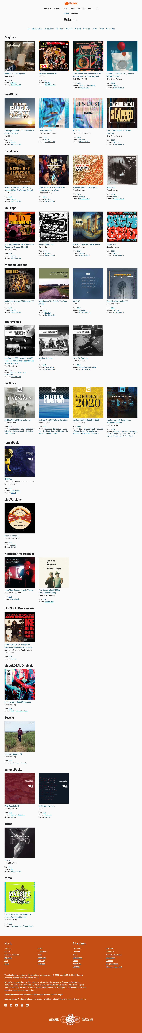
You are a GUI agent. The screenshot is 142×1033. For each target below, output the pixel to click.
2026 (10, 80)
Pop (6, 961)
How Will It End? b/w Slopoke (85, 187)
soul (19, 372)
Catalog (7, 948)
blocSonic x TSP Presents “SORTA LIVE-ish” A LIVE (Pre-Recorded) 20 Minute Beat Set (19, 361)
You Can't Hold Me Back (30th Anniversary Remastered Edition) (18, 646)
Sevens (9, 717)
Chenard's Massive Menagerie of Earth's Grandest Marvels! (18, 915)
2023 (10, 308)
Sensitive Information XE (117, 301)
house (55, 433)
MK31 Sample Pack (47, 806)
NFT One (8, 479)
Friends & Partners (113, 954)
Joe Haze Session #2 (13, 754)
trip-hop (82, 85)
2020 (79, 426)
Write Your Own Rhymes (14, 74)
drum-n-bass (15, 490)
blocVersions (13, 499)
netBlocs (10, 383)
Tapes (75, 961)
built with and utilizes (76, 999)
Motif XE (76, 301)
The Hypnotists (45, 130)
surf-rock (129, 436)
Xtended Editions (15, 265)
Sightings (110, 951)
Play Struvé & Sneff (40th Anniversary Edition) (49, 591)
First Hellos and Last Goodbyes (17, 702)
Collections (77, 957)
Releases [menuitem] (48, 8)
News (75, 954)
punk (80, 429)
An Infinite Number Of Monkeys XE (19, 301)
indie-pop (29, 431)
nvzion (14, 999)
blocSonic (49, 29)
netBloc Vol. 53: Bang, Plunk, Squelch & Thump (119, 421)
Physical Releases (11, 954)
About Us (77, 964)
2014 (78, 365)
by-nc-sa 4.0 (16, 85)
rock (6, 433)
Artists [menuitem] (57, 8)
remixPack (11, 442)
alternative (77, 433)
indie (22, 429)
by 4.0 (13, 493)
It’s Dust (76, 130)
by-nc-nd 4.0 (84, 369)
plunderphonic (79, 431)
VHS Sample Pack (11, 806)
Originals (10, 37)
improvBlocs (12, 321)
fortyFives (11, 151)
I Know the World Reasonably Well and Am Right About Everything (87, 75)
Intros (8, 824)
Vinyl (101, 29)
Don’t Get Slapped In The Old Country (119, 131)
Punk (40, 954)
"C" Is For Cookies (80, 358)
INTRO (7, 860)
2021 (44, 426)
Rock (6, 964)
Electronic (42, 957)
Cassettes (110, 29)
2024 (113, 194)
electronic (82, 310)
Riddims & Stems (11, 536)
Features (76, 951)
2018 (112, 308)
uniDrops (10, 208)
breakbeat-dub (48, 431)
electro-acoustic (19, 431)
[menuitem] (97, 8)
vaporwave (57, 429)
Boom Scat (111, 244)
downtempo (91, 85)
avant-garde (15, 599)
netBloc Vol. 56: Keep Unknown (17, 420)
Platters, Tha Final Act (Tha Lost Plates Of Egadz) (120, 75)
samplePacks (13, 769)
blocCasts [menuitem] (81, 8)
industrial (7, 431)
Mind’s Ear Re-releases (19, 553)
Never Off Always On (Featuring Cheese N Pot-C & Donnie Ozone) (18, 188)
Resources (110, 957)
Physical (86, 29)
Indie (40, 948)
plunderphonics (91, 431)
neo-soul (125, 431)
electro (12, 433)
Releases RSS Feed (114, 967)
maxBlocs (11, 94)
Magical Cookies (46, 358)
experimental (119, 436)
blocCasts (77, 948)
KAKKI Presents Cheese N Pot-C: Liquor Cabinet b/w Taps (53, 188)
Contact (76, 967)
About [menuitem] (71, 8)
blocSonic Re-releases (19, 608)
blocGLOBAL (37, 29)
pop (49, 433)
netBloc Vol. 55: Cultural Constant (53, 420)
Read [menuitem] (64, 8)
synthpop (133, 431)
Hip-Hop (8, 957)
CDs (95, 29)
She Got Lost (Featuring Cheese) (86, 244)
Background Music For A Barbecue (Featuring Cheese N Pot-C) (19, 245)
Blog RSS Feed (112, 964)
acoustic (24, 763)
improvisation (49, 367)
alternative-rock (22, 711)
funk (24, 372)
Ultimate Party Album (48, 74)
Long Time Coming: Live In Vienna (18, 590)
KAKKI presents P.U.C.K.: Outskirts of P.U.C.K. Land (19, 131)
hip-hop (13, 83)
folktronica (86, 433)
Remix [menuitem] (90, 8)
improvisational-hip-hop (87, 367)
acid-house (60, 431)
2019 (78, 308)
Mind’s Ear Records (64, 29)
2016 (10, 813)
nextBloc (109, 948)
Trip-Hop (41, 961)
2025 (113, 140)
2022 (44, 310)
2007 (10, 924)
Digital (78, 29)
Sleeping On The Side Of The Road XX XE (53, 302)
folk (11, 869)
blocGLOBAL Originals (18, 665)
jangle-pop (117, 434)
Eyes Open (111, 187)
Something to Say (46, 244)
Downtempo (43, 951)
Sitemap (109, 961)
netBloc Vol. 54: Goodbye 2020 (86, 420)
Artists (7, 951)
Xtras (8, 878)
